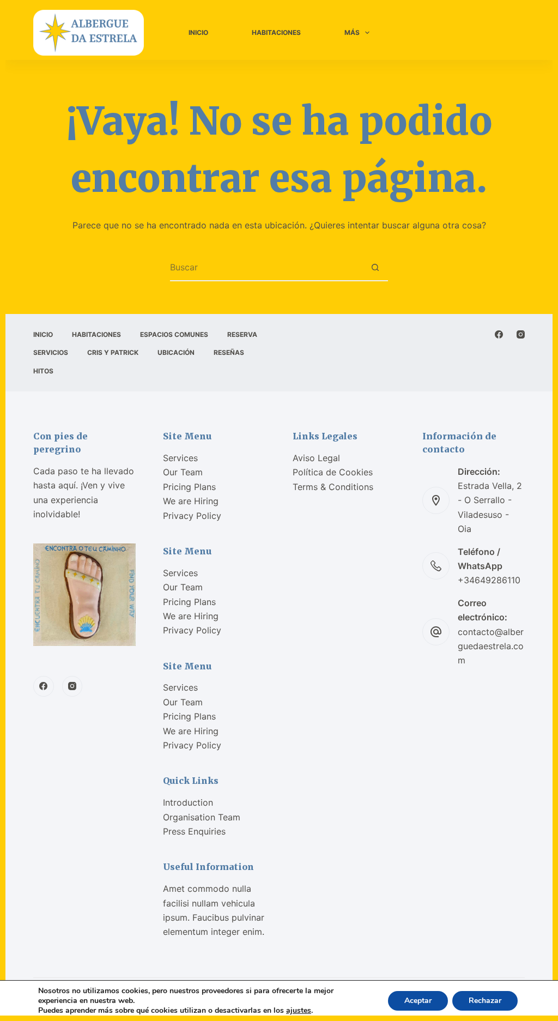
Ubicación (176, 352)
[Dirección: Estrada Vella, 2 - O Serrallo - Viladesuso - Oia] (436, 500)
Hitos (43, 371)
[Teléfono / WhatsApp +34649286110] (436, 565)
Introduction (188, 802)
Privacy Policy (192, 515)
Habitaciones (276, 32)
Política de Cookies (333, 472)
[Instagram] (521, 334)
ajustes (298, 1011)
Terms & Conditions (333, 486)
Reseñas (229, 352)
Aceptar (418, 1000)
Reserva (242, 334)
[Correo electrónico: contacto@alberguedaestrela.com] (436, 631)
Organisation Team (201, 817)
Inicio (198, 32)
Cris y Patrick (112, 352)
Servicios (50, 352)
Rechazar (485, 1000)
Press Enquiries (194, 831)
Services (180, 457)
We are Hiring (191, 501)
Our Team (183, 472)
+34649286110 (489, 580)
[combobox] (266, 267)
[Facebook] (499, 334)
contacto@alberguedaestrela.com (491, 646)
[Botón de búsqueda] (375, 267)
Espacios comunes (174, 334)
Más (352, 32)
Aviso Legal (316, 457)
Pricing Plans (189, 486)
